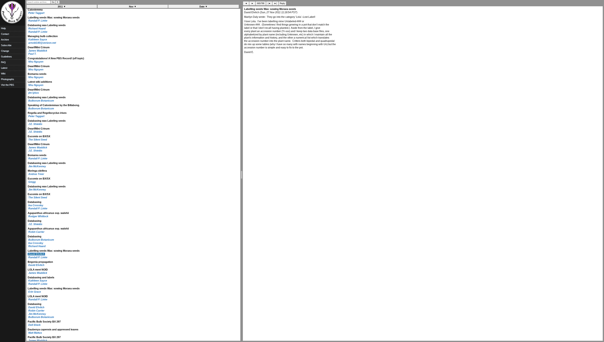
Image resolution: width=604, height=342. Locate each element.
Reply (282, 3)
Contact (5, 34)
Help (3, 28)
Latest (4, 67)
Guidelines (6, 56)
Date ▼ (203, 6)
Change (5, 51)
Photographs (7, 79)
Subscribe (6, 45)
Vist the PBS (7, 84)
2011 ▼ (62, 6)
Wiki (3, 73)
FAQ (3, 62)
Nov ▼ (132, 6)
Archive (5, 39)
